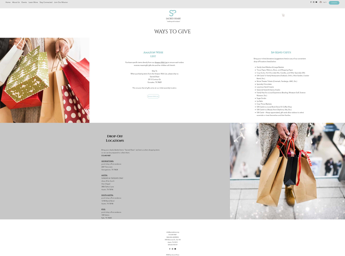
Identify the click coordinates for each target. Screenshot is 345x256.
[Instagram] (314, 2)
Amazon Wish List (161, 62)
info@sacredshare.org (172, 232)
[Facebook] (311, 2)
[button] (283, 15)
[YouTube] (316, 2)
